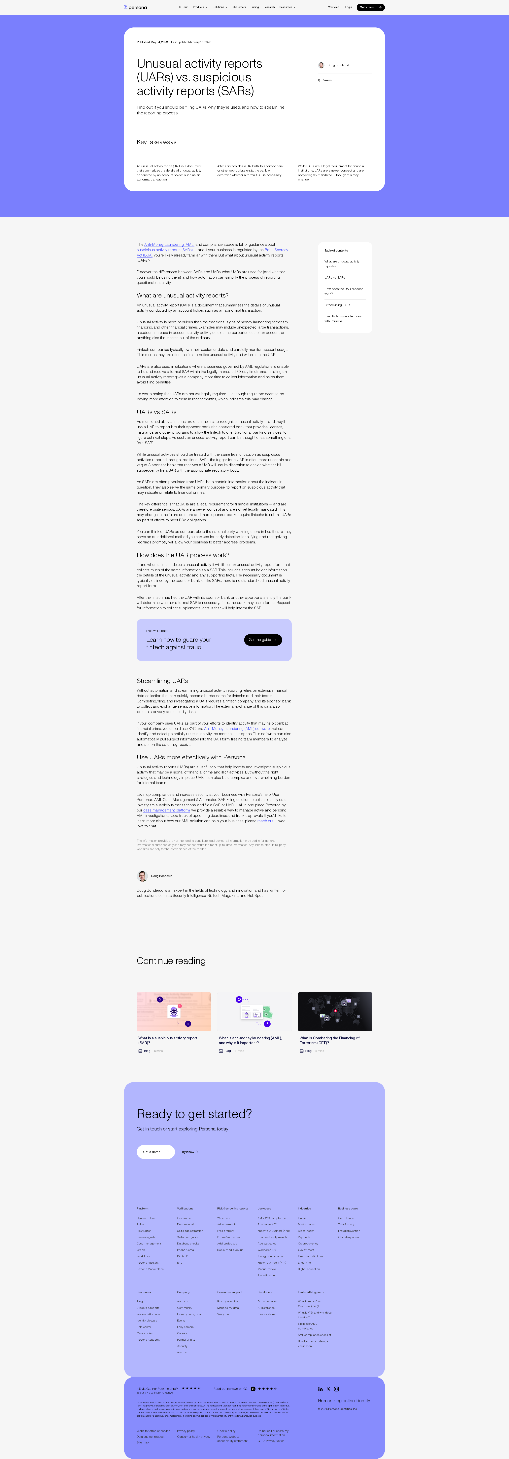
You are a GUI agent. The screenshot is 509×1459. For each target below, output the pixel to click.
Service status (266, 1314)
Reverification (266, 1275)
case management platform (166, 810)
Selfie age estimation (190, 1231)
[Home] (135, 7)
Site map (143, 1442)
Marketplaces (306, 1224)
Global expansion (349, 1237)
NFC (180, 1262)
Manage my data (228, 1308)
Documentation (268, 1301)
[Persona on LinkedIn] (320, 1389)
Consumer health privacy (193, 1436)
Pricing (255, 7)
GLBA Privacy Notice (271, 1440)
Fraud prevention (349, 1231)
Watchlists (223, 1218)
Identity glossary (147, 1320)
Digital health (306, 1231)
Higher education (309, 1269)
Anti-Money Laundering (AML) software (237, 729)
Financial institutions (310, 1256)
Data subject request (150, 1436)
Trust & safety (346, 1224)
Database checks (188, 1243)
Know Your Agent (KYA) (272, 1262)
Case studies (145, 1333)
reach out (265, 821)
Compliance (346, 1218)
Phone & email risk (228, 1237)
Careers (182, 1333)
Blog (140, 1301)
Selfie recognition (188, 1237)
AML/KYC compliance (272, 1218)
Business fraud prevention (274, 1237)
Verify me (333, 7)
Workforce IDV (267, 1250)
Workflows (143, 1256)
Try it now (187, 1152)
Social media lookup (230, 1250)
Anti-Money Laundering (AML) (169, 245)
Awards (182, 1352)
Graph (141, 1250)
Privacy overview (227, 1301)
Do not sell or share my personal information (273, 1433)
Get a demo (367, 7)
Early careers (185, 1327)
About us (182, 1301)
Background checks (270, 1256)
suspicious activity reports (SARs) (165, 250)
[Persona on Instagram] (336, 1389)
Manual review (267, 1269)
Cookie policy (226, 1431)
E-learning (304, 1262)
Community (184, 1308)
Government (306, 1250)
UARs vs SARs (334, 277)
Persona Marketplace (150, 1269)
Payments (304, 1237)
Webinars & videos (148, 1314)
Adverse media (226, 1224)
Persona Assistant (147, 1262)
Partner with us (186, 1339)
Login (348, 7)
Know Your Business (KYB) (274, 1231)
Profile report (225, 1231)
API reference (266, 1308)
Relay (140, 1224)
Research (269, 7)
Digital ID (182, 1256)
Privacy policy (186, 1431)
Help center (144, 1327)
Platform (183, 7)
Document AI (185, 1224)
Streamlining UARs (337, 305)
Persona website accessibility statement (232, 1438)
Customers (239, 7)
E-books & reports (148, 1308)
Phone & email (186, 1250)
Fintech (302, 1218)
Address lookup (227, 1243)
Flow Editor (144, 1231)
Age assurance (267, 1243)
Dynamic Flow (146, 1218)
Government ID (186, 1218)
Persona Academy (148, 1339)
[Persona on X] (328, 1389)
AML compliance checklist (314, 1335)
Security (182, 1346)
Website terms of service (153, 1431)
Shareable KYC (267, 1224)
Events (181, 1320)
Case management (149, 1243)
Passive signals (146, 1237)
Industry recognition (189, 1314)
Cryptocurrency (308, 1243)
